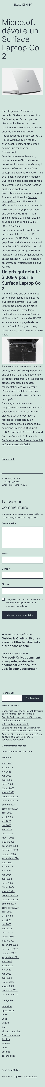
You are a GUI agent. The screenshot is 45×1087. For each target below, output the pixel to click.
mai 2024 (6, 874)
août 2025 (7, 813)
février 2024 (8, 887)
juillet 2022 (7, 965)
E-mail (6, 569)
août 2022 (7, 961)
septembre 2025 (10, 808)
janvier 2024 (8, 891)
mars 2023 (7, 932)
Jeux (4, 1027)
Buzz (4, 1019)
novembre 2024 (10, 850)
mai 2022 (6, 974)
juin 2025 (6, 821)
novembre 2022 (10, 949)
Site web (6, 584)
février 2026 (8, 788)
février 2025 (8, 837)
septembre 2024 (10, 858)
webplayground (12, 481)
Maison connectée (11, 1031)
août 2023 (7, 912)
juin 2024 (6, 870)
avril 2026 (7, 780)
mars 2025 (7, 833)
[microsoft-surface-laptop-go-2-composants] (22, 350)
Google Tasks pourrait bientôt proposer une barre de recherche (22, 718)
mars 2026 (7, 784)
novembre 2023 (10, 899)
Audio (5, 1014)
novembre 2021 (10, 994)
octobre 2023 (9, 903)
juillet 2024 (7, 866)
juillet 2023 (7, 916)
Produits (23, 485)
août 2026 (7, 763)
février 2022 (8, 982)
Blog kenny (22, 4)
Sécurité (6, 1051)
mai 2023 (6, 924)
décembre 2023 (10, 895)
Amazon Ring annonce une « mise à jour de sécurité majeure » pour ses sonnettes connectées (22, 737)
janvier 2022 (8, 986)
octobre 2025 (9, 804)
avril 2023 (7, 928)
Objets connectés (11, 1035)
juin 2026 (6, 771)
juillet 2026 (7, 767)
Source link (8, 459)
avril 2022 (7, 978)
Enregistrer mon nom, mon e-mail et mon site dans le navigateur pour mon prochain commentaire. (24, 602)
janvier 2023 (8, 940)
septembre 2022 (10, 957)
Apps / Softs (8, 1010)
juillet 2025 (7, 817)
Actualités (7, 1006)
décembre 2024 (10, 846)
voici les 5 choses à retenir (15, 724)
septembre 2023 (10, 908)
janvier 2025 (8, 842)
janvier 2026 (8, 792)
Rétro (4, 1047)
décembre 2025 (10, 796)
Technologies (8, 1056)
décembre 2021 (10, 990)
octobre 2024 (9, 854)
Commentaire (10, 523)
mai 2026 (6, 776)
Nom (5, 553)
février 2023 (8, 936)
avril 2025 (7, 829)
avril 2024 (7, 879)
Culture (5, 1023)
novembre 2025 (10, 800)
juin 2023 (6, 920)
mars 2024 (7, 883)
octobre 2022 (9, 953)
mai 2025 (6, 825)
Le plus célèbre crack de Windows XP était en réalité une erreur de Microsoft (21, 729)
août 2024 (7, 862)
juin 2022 (6, 969)
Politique (6, 1039)
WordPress (31, 1076)
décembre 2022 (10, 945)
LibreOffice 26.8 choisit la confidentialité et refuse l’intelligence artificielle (22, 712)
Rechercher (8, 693)
